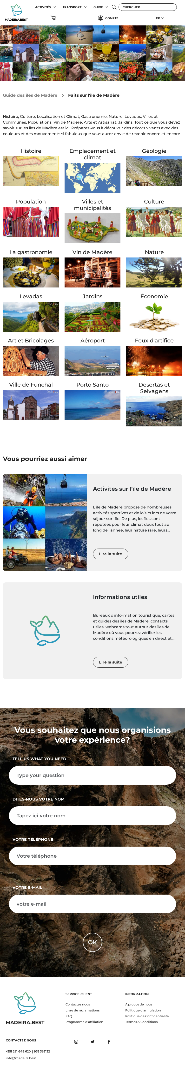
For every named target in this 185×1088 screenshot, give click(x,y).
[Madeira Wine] (92, 272)
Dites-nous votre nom (39, 799)
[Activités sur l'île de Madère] (45, 522)
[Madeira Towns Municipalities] (92, 228)
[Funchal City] (31, 404)
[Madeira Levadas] (31, 316)
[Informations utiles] (45, 630)
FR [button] (158, 18)
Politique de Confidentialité (147, 1016)
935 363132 (42, 1051)
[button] (55, 7)
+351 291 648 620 (18, 1051)
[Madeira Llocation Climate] (92, 177)
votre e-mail (27, 887)
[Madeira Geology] (154, 170)
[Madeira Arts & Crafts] (31, 360)
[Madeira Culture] (154, 221)
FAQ (69, 1016)
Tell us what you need (39, 759)
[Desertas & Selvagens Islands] (154, 411)
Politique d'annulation (143, 1010)
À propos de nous (138, 1004)
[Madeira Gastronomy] (31, 272)
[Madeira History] (31, 170)
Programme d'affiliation (84, 1022)
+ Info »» (31, 189)
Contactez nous (78, 1004)
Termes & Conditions (141, 1022)
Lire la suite (110, 554)
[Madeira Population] (31, 221)
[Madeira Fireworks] (154, 360)
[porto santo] (92, 404)
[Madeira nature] (154, 272)
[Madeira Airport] (92, 360)
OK (92, 942)
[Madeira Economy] (154, 316)
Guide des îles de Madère (30, 95)
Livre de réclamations (82, 1010)
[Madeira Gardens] (92, 316)
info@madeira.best (21, 1058)
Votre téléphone (33, 839)
